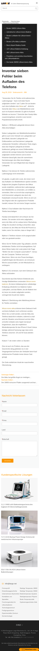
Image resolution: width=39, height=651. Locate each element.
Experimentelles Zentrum (10, 613)
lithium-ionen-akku (8, 308)
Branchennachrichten (11, 23)
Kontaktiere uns (7, 596)
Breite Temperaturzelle (27, 599)
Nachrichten (15, 21)
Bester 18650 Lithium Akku (16, 28)
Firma (4, 420)
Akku (21, 106)
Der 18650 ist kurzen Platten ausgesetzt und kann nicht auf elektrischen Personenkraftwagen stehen (19, 383)
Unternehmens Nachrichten (10, 594)
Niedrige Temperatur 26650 (28, 591)
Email (4, 411)
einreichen (7, 461)
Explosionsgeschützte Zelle (28, 602)
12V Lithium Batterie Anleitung (17, 49)
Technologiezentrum (8, 607)
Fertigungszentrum (8, 610)
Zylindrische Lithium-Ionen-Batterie (18, 32)
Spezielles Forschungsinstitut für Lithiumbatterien (9, 602)
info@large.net (11, 584)
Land (3, 430)
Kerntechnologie (7, 616)
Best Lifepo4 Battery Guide (16, 45)
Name (4, 401)
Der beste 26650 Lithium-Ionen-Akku (19, 62)
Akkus (14, 109)
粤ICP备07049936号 (27, 637)
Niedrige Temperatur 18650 (28, 588)
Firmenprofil (6, 588)
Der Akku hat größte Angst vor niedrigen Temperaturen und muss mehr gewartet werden (18, 378)
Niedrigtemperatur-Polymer (28, 596)
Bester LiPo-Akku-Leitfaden (16, 41)
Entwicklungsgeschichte (9, 591)
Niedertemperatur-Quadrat (28, 594)
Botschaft (5, 439)
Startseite (5, 21)
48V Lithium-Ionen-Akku (15, 52)
